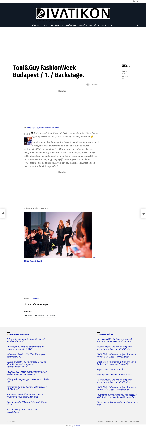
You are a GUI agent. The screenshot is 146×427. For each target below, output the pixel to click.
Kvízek (45, 25)
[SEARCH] (138, 25)
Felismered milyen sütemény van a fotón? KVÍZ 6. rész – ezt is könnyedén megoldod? (117, 396)
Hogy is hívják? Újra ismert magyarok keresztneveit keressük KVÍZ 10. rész (114, 348)
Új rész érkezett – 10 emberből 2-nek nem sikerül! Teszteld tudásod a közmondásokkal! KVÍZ (26, 364)
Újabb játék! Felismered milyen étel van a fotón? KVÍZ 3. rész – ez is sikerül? (116, 363)
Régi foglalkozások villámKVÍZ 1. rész (114, 374)
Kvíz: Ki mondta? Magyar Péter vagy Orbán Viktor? (27, 403)
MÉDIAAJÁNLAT (134, 421)
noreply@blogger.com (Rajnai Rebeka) (42, 127)
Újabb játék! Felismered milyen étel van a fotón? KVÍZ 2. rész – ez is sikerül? (116, 388)
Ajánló (82, 25)
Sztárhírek (71, 25)
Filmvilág (93, 25)
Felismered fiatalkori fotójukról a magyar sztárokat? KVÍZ (26, 355)
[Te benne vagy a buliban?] (2, 213)
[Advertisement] (73, 46)
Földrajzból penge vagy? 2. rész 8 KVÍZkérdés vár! (28, 380)
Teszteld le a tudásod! (19, 334)
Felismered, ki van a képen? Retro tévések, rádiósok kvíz (27, 388)
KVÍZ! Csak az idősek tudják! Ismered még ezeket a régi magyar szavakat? (26, 373)
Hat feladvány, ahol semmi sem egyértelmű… (22, 410)
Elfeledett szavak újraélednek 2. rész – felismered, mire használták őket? (25, 395)
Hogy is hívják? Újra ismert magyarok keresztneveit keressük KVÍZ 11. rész (114, 340)
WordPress (76, 426)
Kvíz (116, 421)
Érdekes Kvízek (106, 334)
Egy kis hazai (57, 25)
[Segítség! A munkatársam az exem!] (143, 213)
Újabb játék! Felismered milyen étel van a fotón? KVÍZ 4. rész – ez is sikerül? (116, 355)
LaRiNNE (35, 298)
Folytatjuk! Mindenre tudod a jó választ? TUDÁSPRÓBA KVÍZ (26, 340)
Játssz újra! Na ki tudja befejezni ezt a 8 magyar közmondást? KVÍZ (25, 348)
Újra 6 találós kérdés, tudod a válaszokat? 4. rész (117, 403)
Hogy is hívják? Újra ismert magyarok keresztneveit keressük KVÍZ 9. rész (114, 381)
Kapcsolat (105, 25)
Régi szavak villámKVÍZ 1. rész (110, 369)
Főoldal (36, 25)
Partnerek (124, 421)
